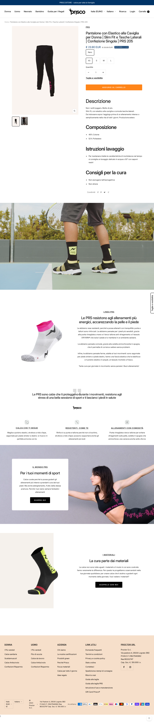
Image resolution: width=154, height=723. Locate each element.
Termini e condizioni (93, 654)
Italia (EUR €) (8, 704)
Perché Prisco (63, 662)
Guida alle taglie (92, 679)
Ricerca (122, 11)
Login (132, 11)
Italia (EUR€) (97, 11)
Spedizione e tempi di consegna (98, 671)
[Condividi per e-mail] (108, 192)
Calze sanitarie (11, 654)
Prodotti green (63, 658)
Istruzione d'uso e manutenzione (99, 688)
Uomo (17, 11)
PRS (88, 27)
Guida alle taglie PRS (94, 683)
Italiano (110, 11)
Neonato (28, 11)
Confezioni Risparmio (14, 667)
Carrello (144, 11)
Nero (90, 52)
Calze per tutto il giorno (67, 671)
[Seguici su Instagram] (130, 667)
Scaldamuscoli (11, 658)
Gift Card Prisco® (92, 692)
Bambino (40, 11)
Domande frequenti (93, 650)
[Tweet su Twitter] (105, 192)
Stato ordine (90, 662)
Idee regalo (62, 675)
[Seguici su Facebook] (124, 667)
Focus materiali (63, 667)
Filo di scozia (36, 654)
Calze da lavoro (37, 658)
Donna (8, 11)
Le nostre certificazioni (67, 654)
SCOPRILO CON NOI (108, 585)
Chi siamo (61, 650)
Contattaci (89, 667)
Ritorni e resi (90, 675)
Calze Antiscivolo (12, 662)
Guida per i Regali (56, 11)
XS (89, 60)
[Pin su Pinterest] (101, 192)
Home (7, 22)
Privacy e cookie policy (95, 658)
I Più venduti (10, 650)
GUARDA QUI (40, 500)
